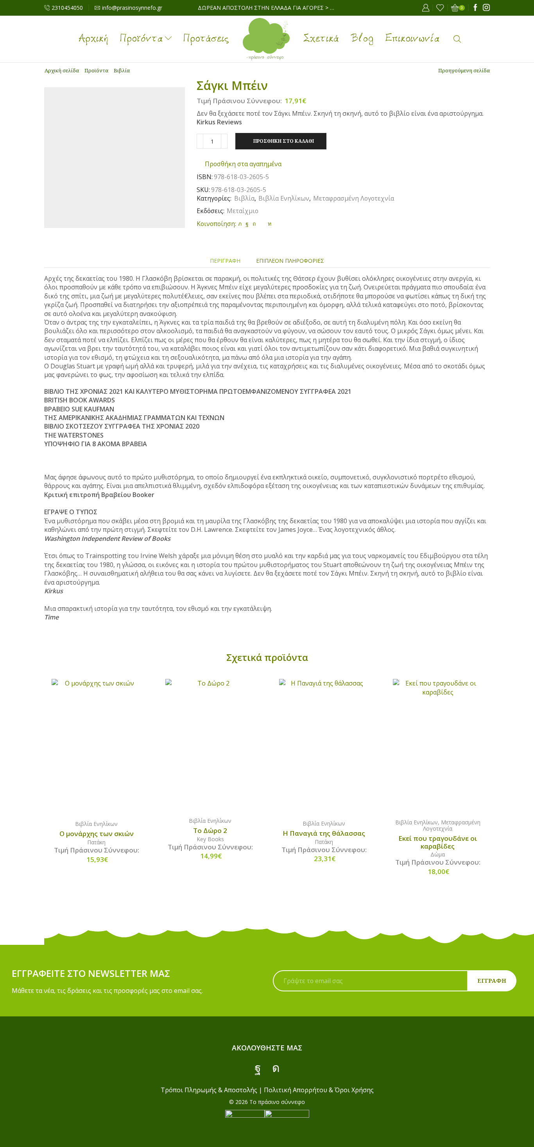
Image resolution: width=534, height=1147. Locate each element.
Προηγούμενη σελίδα (464, 70)
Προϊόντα (141, 39)
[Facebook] (475, 8)
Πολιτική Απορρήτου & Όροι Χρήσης (319, 1090)
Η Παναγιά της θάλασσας (324, 833)
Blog (362, 39)
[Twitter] (240, 223)
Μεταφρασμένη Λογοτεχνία (353, 198)
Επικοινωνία (412, 39)
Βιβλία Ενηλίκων (283, 198)
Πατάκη (96, 842)
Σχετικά (321, 39)
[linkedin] (268, 223)
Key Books (210, 839)
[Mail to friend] (262, 223)
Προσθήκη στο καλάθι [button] (104, 746)
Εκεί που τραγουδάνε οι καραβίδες (437, 842)
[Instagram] (486, 8)
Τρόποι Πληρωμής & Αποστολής (209, 1090)
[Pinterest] (254, 223)
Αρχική (93, 39)
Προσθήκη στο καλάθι (283, 141)
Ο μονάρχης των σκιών (96, 834)
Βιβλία (122, 70)
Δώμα (437, 854)
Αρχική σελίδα (62, 70)
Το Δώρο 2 (210, 831)
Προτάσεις (206, 39)
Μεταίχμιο (242, 210)
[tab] (225, 260)
